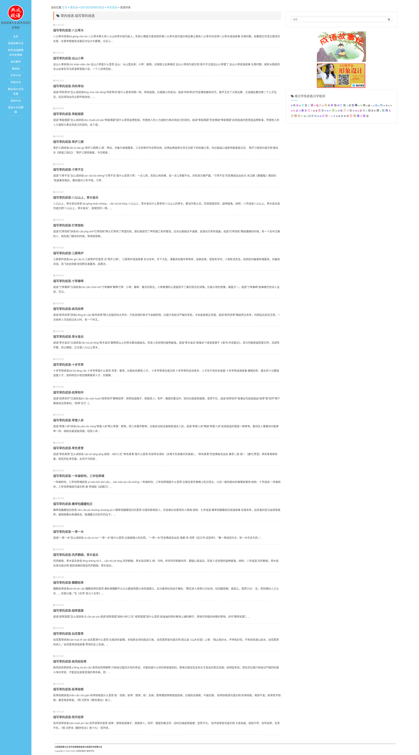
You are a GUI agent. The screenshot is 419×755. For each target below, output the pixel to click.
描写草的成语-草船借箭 (68, 114)
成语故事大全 (16, 43)
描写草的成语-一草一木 (68, 531)
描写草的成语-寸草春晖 (68, 281)
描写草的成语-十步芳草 (68, 364)
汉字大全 (15, 75)
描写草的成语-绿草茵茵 (68, 610)
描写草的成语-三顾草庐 (68, 253)
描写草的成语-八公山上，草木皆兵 (75, 197)
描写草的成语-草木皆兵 (68, 336)
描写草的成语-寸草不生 (68, 169)
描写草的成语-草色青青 (68, 448)
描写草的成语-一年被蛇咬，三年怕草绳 (78, 476)
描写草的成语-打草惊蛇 (68, 225)
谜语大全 (15, 100)
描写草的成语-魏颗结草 (68, 582)
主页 (15, 36)
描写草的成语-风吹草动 (68, 86)
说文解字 (15, 61)
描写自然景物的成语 (92, 7)
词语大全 (15, 82)
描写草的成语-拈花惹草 (68, 633)
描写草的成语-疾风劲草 (68, 309)
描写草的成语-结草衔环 (68, 392)
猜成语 (16, 68)
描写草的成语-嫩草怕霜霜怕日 (72, 504)
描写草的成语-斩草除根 (68, 689)
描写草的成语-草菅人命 (68, 420)
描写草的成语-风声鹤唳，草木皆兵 (75, 555)
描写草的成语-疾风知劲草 (70, 661)
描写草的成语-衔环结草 (68, 717)
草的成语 (112, 7)
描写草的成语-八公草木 (68, 30)
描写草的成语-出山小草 (68, 58)
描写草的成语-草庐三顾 (68, 142)
